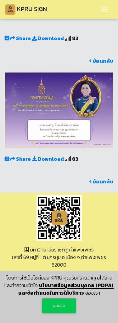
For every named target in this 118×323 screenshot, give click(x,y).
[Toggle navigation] (104, 9)
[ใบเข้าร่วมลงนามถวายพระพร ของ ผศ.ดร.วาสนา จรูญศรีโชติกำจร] (59, 109)
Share (23, 38)
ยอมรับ (59, 306)
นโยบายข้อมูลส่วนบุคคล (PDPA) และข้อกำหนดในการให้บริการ (66, 289)
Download (50, 38)
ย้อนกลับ (102, 61)
